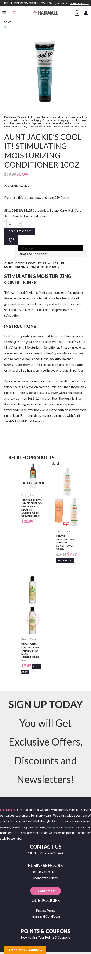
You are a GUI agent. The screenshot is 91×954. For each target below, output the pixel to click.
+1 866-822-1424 (51, 853)
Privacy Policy (45, 910)
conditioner (39, 216)
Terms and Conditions (46, 916)
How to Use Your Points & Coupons (45, 937)
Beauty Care (58, 210)
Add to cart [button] (65, 560)
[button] (14, 13)
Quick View (32, 488)
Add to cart (19, 231)
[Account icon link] (86, 13)
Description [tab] (30, 248)
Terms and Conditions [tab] (33, 254)
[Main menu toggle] (4, 13)
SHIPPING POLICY (79, 3)
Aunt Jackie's (21, 216)
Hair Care (74, 210)
